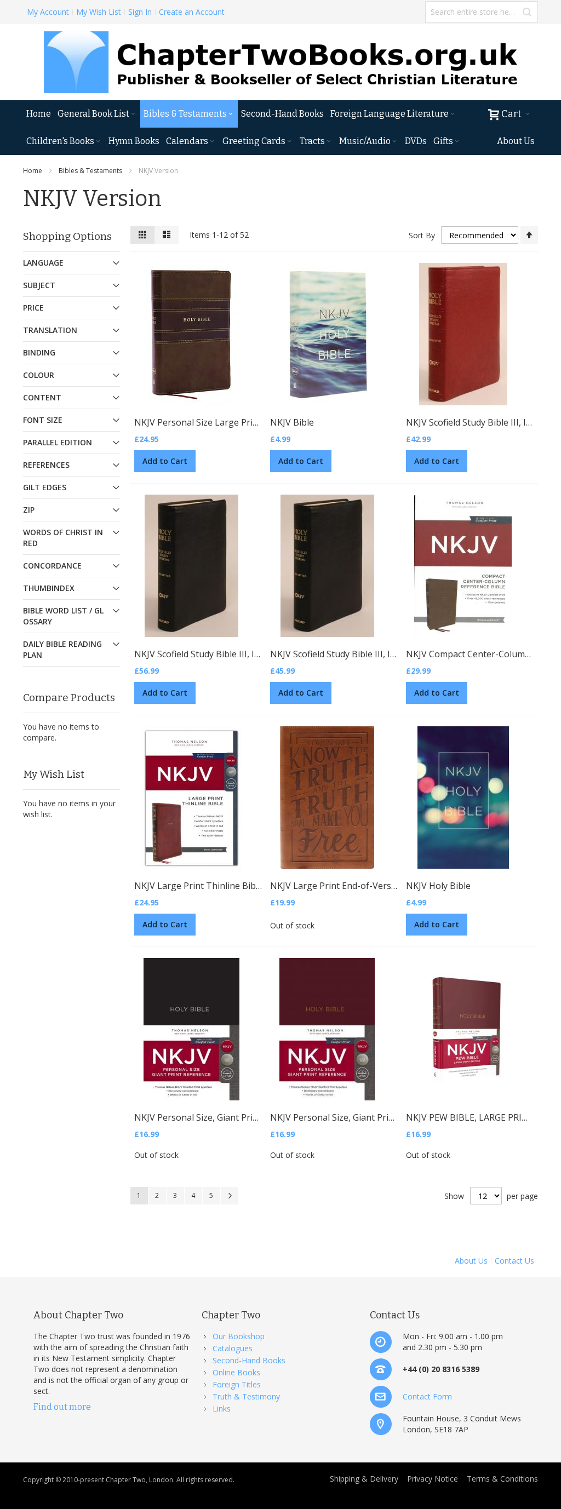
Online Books (236, 1372)
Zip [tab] (29, 509)
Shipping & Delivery (364, 1478)
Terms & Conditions (502, 1478)
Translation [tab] (50, 330)
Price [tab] (33, 307)
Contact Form (427, 1396)
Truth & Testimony (246, 1396)
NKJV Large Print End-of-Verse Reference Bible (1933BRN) (389, 886)
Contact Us (514, 1260)
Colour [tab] (38, 375)
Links (222, 1408)
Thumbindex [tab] (49, 588)
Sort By (422, 235)
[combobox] (481, 12)
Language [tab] (43, 262)
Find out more (62, 1407)
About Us (471, 1260)
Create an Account (192, 12)
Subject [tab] (39, 285)
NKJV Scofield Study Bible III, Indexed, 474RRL (226, 654)
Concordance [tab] (52, 565)
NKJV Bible (292, 422)
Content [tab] (42, 397)
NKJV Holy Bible (438, 886)
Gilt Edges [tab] (44, 487)
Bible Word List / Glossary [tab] (63, 616)
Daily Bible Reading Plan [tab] (62, 649)
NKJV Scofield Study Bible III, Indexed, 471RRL (362, 654)
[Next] (229, 1195)
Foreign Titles (237, 1384)
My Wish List (98, 12)
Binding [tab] (39, 352)
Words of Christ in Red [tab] (63, 537)
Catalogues (233, 1348)
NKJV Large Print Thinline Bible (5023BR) (218, 886)
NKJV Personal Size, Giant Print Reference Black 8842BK (248, 1117)
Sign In (140, 12)
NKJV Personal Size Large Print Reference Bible (231, 422)
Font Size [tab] (42, 420)
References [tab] (46, 465)
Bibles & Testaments (90, 170)
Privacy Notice (432, 1478)
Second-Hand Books (249, 1360)
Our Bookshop (239, 1336)
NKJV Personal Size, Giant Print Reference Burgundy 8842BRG (397, 1117)
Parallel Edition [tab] (57, 442)
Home (32, 170)
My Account (48, 12)
